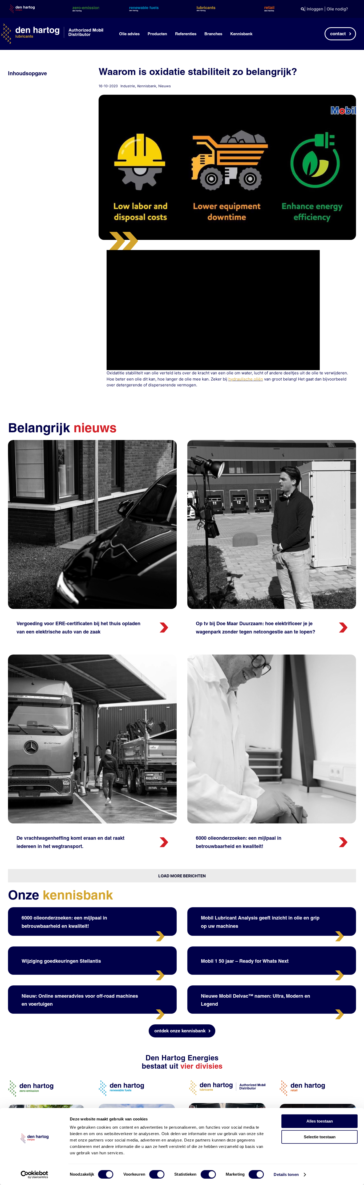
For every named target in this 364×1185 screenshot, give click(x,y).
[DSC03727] (271, 656)
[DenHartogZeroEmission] (30, 1082)
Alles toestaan (319, 1121)
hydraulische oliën (245, 379)
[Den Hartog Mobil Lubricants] (227, 1105)
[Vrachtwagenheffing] (92, 656)
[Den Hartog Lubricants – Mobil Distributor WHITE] (52, 25)
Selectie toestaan (319, 1137)
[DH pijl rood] (164, 624)
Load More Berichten (182, 875)
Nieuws (164, 86)
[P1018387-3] (92, 442)
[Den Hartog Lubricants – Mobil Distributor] (227, 1082)
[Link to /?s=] (302, 9)
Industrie (127, 86)
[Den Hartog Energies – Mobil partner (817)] (318, 1105)
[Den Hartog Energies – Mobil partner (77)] (137, 1105)
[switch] (156, 1174)
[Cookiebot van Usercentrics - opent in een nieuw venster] (34, 1175)
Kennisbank (146, 86)
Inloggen (315, 8)
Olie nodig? (337, 8)
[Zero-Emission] (46, 1106)
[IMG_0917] (271, 442)
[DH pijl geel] (160, 933)
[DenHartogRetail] (302, 1082)
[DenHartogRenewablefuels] (121, 1082)
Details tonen (286, 1174)
